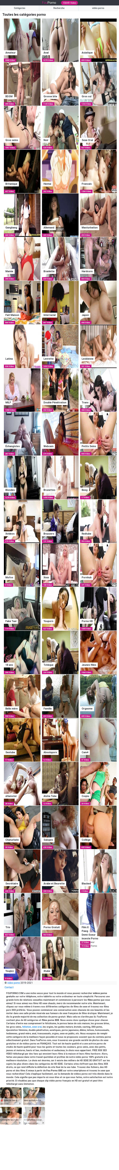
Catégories (19, 8)
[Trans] (98, 390)
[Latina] (22, 346)
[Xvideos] (22, 521)
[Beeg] (98, 477)
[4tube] (60, 958)
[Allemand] (60, 215)
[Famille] (60, 696)
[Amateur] (22, 40)
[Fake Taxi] (22, 608)
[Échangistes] (22, 433)
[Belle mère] (22, 696)
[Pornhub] (98, 565)
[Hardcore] (98, 258)
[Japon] (98, 302)
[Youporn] (60, 608)
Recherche (58, 8)
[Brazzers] (60, 521)
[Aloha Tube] (60, 783)
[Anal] (60, 40)
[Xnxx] (60, 565)
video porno (13, 982)
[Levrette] (60, 346)
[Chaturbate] (22, 827)
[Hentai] (60, 171)
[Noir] (60, 127)
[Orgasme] (98, 696)
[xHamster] (22, 783)
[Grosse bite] (60, 83)
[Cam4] (98, 739)
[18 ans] (22, 652)
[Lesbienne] (98, 346)
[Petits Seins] (98, 433)
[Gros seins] (22, 127)
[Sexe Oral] (98, 127)
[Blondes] (22, 477)
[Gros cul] (98, 83)
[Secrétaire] (22, 871)
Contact (9, 987)
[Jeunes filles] (98, 652)
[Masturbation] (98, 215)
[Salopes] (60, 827)
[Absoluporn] (60, 739)
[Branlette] (60, 258)
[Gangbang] (22, 215)
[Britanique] (22, 171)
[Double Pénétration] (60, 390)
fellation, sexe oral (32, 1027)
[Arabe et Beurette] (60, 871)
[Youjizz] (22, 958)
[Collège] (98, 827)
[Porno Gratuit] (60, 914)
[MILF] (22, 390)
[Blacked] (98, 871)
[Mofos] (22, 565)
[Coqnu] (98, 783)
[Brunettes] (60, 477)
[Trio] (22, 914)
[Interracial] (60, 302)
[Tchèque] (60, 652)
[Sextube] (22, 739)
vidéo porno (98, 8)
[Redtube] (98, 521)
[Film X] (98, 914)
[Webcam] (60, 433)
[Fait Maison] (22, 302)
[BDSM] (22, 83)
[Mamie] (22, 258)
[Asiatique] (98, 40)
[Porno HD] (98, 608)
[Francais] (98, 171)
